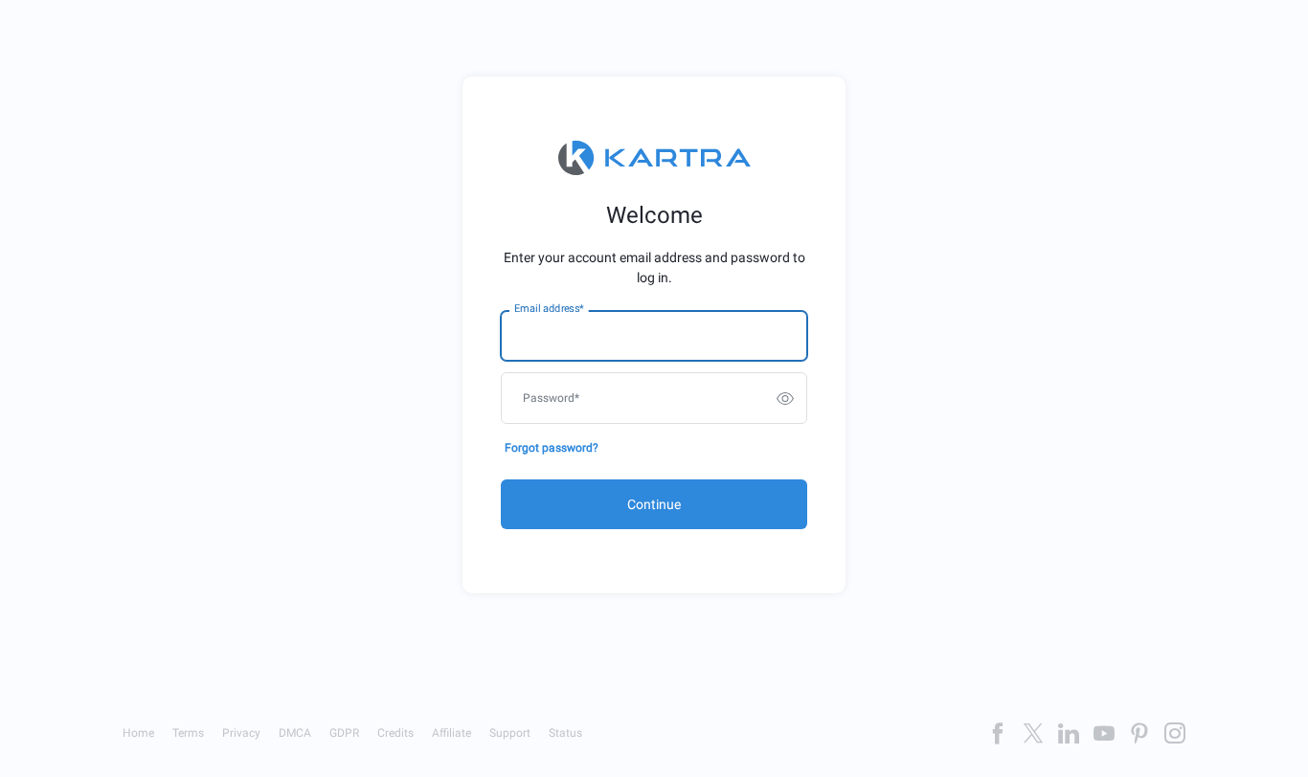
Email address (548, 309)
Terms (188, 733)
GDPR (344, 733)
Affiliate (451, 733)
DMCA (295, 733)
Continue (654, 504)
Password (551, 398)
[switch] (785, 398)
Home (138, 733)
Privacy (241, 733)
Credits (395, 733)
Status (565, 733)
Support (509, 733)
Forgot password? (551, 448)
